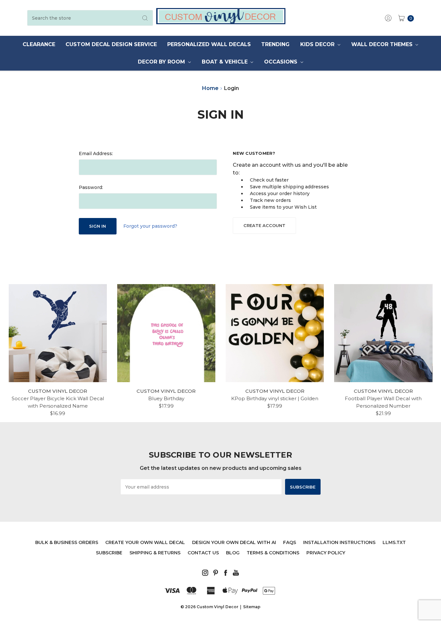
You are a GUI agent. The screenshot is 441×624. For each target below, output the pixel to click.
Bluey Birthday (166, 398)
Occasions (281, 62)
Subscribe (109, 553)
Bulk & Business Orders (66, 542)
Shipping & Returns (154, 553)
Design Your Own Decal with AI (234, 542)
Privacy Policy (325, 553)
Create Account (264, 225)
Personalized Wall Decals (209, 44)
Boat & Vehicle (225, 62)
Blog (233, 553)
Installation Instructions (339, 542)
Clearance (39, 44)
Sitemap (252, 606)
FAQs (289, 542)
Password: (91, 187)
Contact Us (203, 553)
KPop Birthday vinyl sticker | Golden (274, 398)
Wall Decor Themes (382, 44)
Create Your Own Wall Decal (145, 542)
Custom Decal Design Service (111, 44)
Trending (275, 44)
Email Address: (96, 153)
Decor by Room (162, 62)
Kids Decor (318, 44)
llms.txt (394, 542)
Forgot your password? (150, 226)
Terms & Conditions (273, 553)
